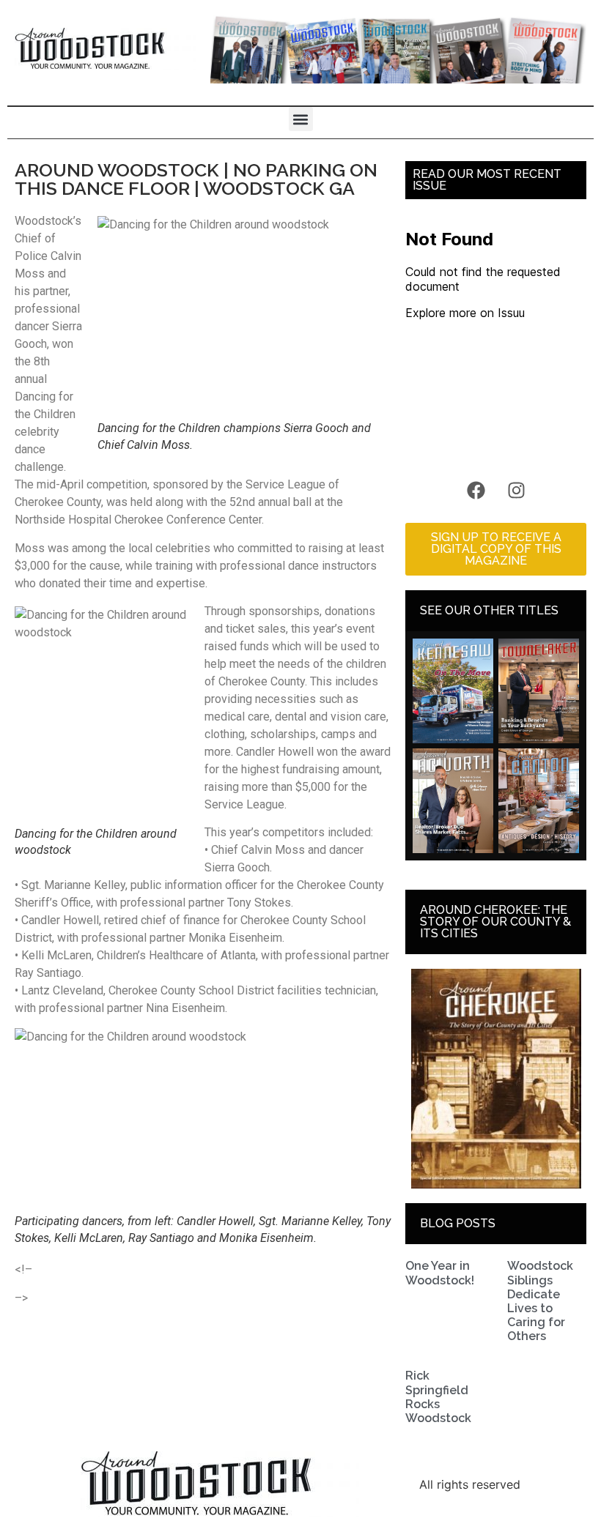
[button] (301, 119)
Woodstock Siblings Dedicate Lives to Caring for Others (540, 1301)
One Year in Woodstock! (439, 1273)
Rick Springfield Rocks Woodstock (438, 1397)
